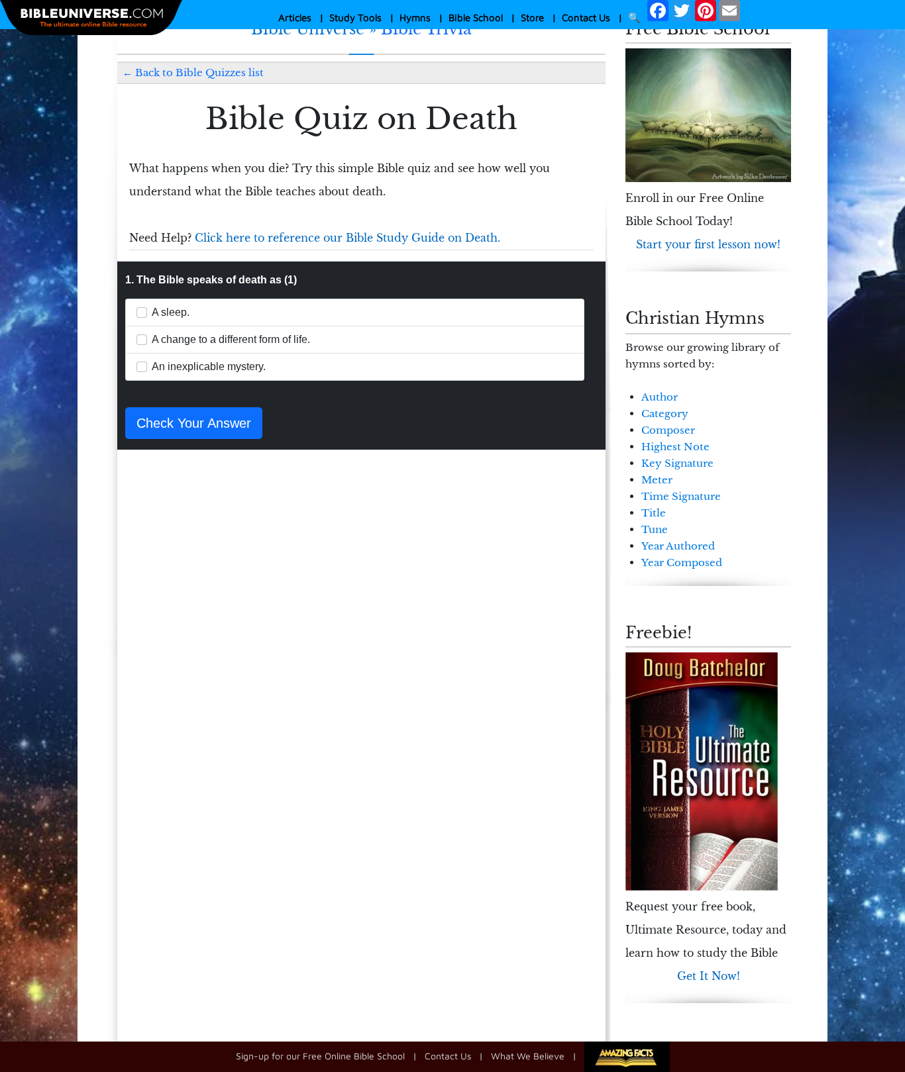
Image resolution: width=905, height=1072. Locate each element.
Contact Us (586, 17)
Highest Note (675, 446)
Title (653, 513)
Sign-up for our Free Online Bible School (320, 1055)
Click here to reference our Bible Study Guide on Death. (347, 237)
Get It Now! (708, 976)
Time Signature (681, 496)
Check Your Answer (193, 423)
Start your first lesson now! (708, 244)
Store (532, 17)
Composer (668, 430)
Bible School (476, 17)
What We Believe (527, 1055)
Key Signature (677, 463)
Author (659, 397)
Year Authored (678, 546)
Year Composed (681, 562)
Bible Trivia (426, 29)
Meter (656, 479)
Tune (654, 529)
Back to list (199, 72)
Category (664, 413)
